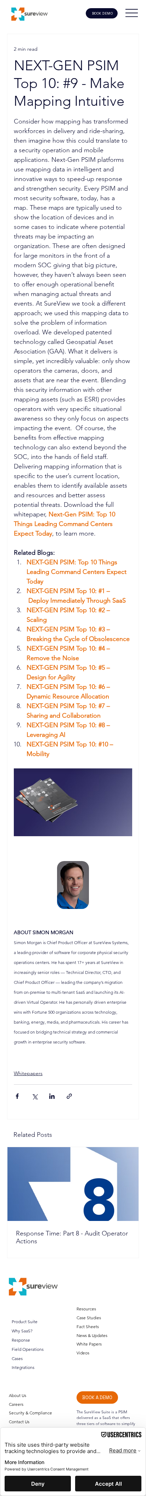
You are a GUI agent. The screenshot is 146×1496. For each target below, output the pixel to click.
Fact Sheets (88, 1326)
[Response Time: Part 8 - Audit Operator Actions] (73, 1184)
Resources (86, 1308)
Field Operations (28, 1349)
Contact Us (19, 1421)
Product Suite (25, 1321)
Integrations (23, 1367)
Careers (16, 1404)
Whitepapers (28, 1073)
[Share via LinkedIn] (52, 1096)
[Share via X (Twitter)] (34, 1096)
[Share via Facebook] (17, 1096)
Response (21, 1340)
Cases (17, 1358)
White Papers (89, 1344)
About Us (17, 1395)
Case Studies (89, 1317)
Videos (83, 1352)
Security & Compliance (30, 1412)
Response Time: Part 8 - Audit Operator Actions (72, 1237)
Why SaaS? (22, 1330)
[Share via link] (69, 1096)
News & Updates (92, 1335)
